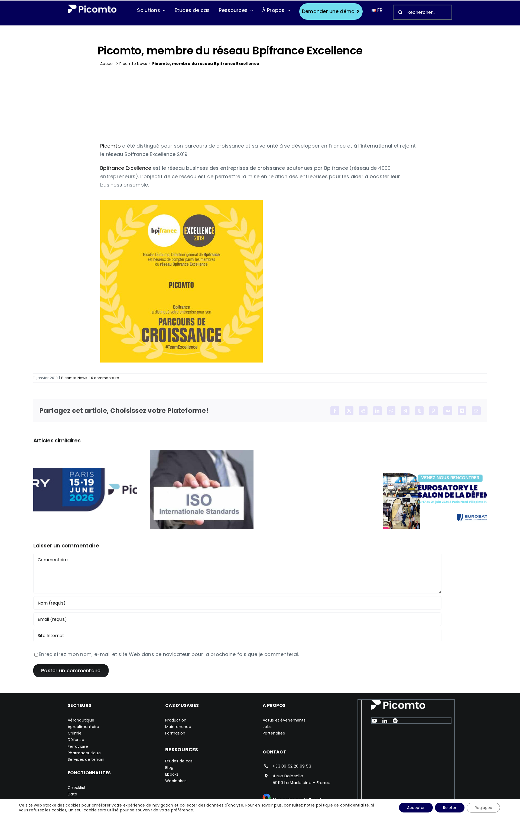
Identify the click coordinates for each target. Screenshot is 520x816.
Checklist (77, 787)
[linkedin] (384, 720)
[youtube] (374, 720)
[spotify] (395, 720)
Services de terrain (86, 759)
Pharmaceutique (84, 753)
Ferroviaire (78, 746)
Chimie (75, 733)
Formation (175, 733)
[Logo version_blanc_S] (92, 7)
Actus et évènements (284, 720)
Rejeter (449, 807)
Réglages (483, 807)
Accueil (107, 63)
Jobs (267, 726)
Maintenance (178, 726)
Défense (76, 739)
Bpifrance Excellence (125, 168)
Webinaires (176, 781)
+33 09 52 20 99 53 (291, 766)
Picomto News (133, 63)
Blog (169, 767)
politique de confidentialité (342, 805)
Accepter (416, 807)
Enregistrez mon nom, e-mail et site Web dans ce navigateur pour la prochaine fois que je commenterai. (169, 654)
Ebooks (172, 774)
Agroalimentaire (83, 726)
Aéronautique (81, 720)
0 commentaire (105, 377)
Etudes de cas (179, 761)
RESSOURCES (181, 749)
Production (176, 720)
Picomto (110, 145)
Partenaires (274, 733)
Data (72, 794)
